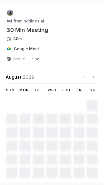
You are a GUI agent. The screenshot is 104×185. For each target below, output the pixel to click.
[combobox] (13, 58)
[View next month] (93, 77)
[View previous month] (83, 77)
